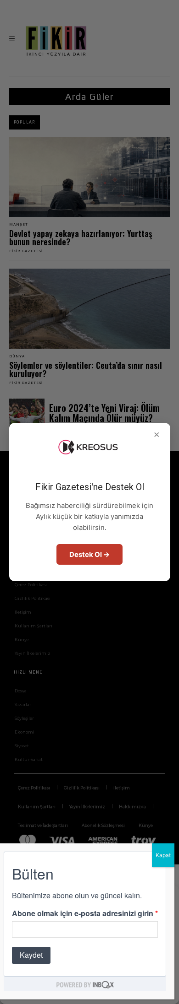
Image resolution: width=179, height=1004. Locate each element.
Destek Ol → (89, 554)
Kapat (163, 855)
